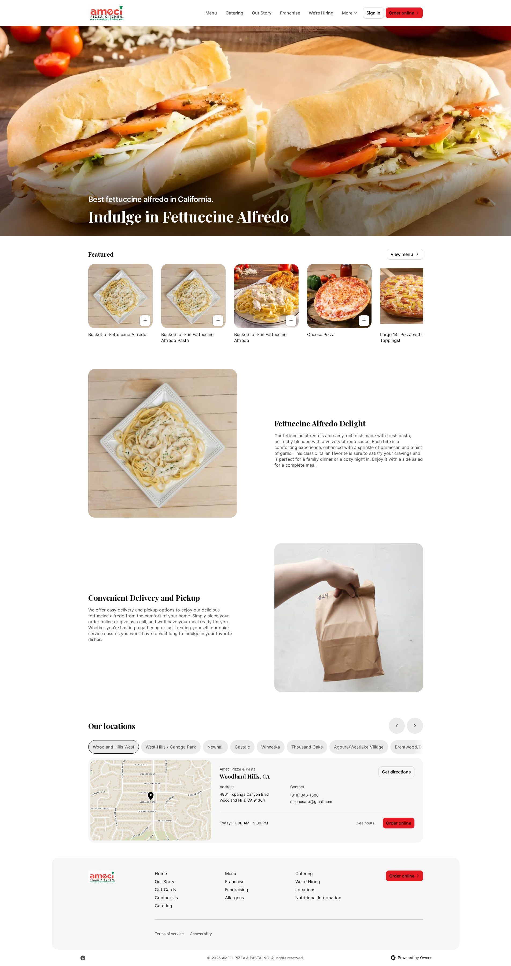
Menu (211, 13)
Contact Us (166, 897)
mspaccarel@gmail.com (311, 801)
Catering (234, 13)
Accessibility (201, 933)
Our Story (261, 13)
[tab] (113, 747)
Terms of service (169, 933)
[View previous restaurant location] (397, 726)
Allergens (234, 897)
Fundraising (236, 889)
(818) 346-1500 (304, 795)
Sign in (373, 13)
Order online (398, 823)
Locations (305, 889)
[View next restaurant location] (415, 726)
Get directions (396, 772)
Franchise (290, 13)
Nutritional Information (318, 897)
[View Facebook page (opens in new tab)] (83, 958)
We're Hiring (321, 13)
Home (161, 873)
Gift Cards (165, 889)
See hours (365, 823)
